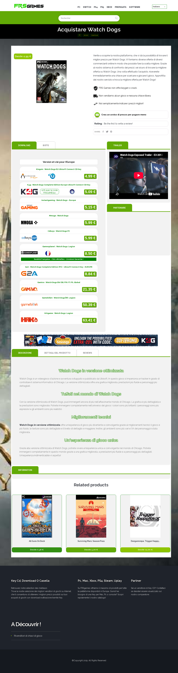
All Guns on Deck (37, 541)
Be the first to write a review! (118, 123)
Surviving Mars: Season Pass (91, 541)
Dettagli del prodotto (57, 353)
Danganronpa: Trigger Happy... (145, 541)
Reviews (87, 353)
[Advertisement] (138, 233)
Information (25, 470)
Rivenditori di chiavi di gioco (28, 635)
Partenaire (119, 208)
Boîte (46, 145)
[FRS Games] (29, 6)
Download (24, 145)
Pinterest (111, 131)
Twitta (107, 131)
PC (80, 35)
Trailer (117, 145)
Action (86, 35)
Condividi (103, 131)
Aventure (94, 35)
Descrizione (25, 353)
